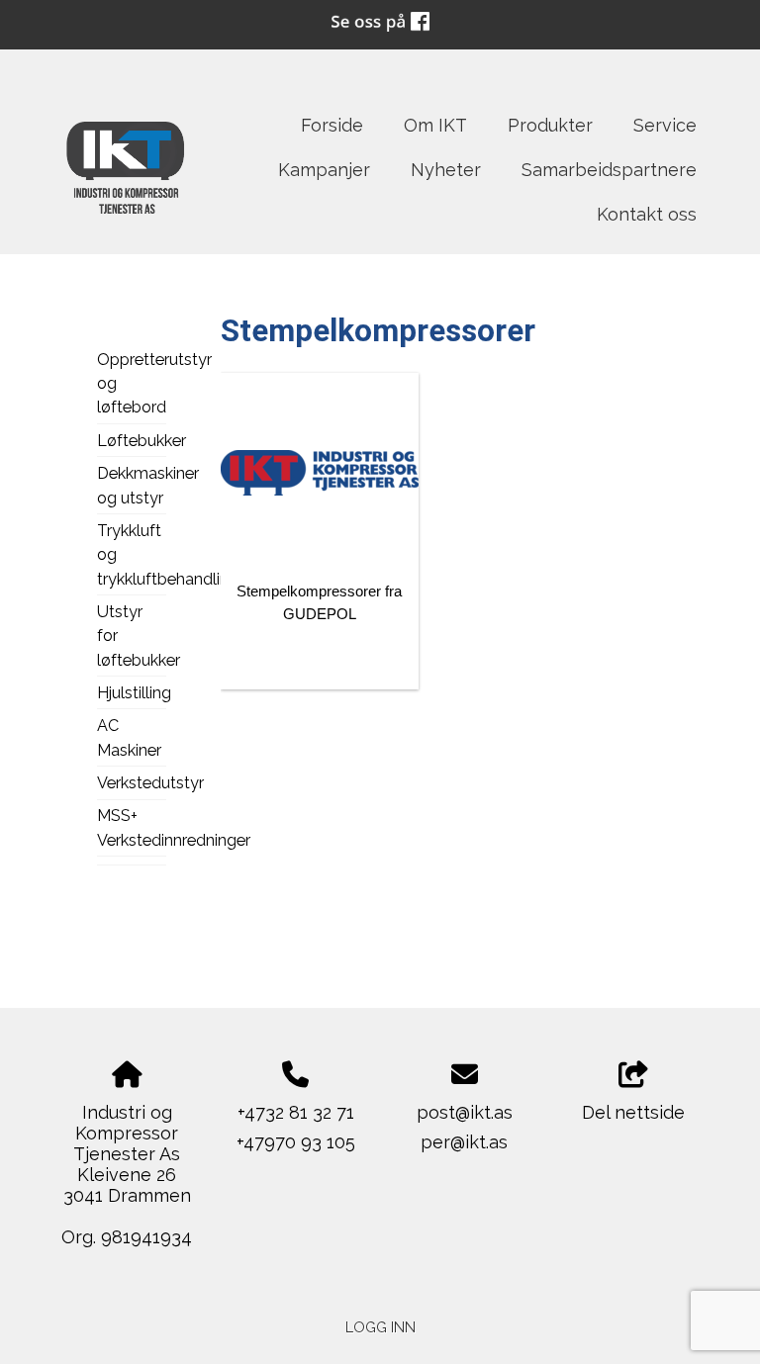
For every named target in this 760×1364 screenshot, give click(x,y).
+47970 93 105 (296, 1142)
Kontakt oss (647, 214)
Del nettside (633, 1112)
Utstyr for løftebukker (131, 636)
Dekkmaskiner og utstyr (131, 485)
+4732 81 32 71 (296, 1112)
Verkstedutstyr (131, 782)
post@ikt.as (465, 1112)
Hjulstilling (131, 692)
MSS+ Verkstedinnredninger (131, 827)
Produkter (550, 125)
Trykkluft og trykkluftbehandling (131, 555)
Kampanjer (324, 169)
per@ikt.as (464, 1142)
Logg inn (380, 1327)
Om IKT (435, 125)
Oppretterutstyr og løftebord (131, 383)
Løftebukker (131, 440)
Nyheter (446, 169)
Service (665, 125)
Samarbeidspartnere (609, 169)
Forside (332, 125)
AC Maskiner (129, 737)
